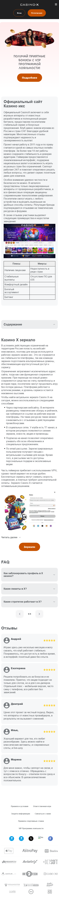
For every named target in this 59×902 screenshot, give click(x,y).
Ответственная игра (42, 806)
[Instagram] (41, 838)
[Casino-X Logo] (29, 4)
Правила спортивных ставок (31, 821)
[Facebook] (50, 838)
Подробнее (29, 77)
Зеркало (29, 547)
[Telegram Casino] (21, 838)
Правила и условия (19, 806)
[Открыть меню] (56, 4)
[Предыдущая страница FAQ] (20, 614)
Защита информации (20, 814)
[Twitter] (31, 838)
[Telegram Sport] (12, 838)
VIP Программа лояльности (31, 828)
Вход (19, 13)
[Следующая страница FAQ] (39, 614)
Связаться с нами (43, 814)
